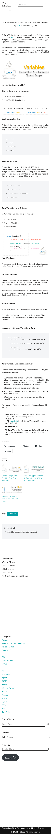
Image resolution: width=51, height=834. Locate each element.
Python (4, 702)
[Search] (45, 4)
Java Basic (13, 514)
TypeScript (6, 712)
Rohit (18, 26)
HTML (5, 664)
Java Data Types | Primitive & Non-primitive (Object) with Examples (33, 478)
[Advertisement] (25, 607)
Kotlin (4, 685)
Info (3, 667)
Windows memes (8, 566)
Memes (5, 691)
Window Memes (8, 562)
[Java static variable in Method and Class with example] (12, 489)
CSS (3, 657)
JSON (4, 681)
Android (5, 640)
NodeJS (5, 695)
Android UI (6, 650)
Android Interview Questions (13, 643)
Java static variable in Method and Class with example (10, 498)
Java (3, 671)
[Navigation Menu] (10, 11)
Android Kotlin (8, 647)
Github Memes (7, 569)
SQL (4, 705)
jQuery (4, 678)
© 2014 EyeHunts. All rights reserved (25, 832)
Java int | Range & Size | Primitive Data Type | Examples (10, 478)
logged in (18, 532)
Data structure (7, 660)
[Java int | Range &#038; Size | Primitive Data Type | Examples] (12, 469)
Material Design (8, 688)
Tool (3, 709)
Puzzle (4, 698)
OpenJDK (14, 421)
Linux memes (7, 572)
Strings (13, 37)
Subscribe (9, 758)
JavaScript (6, 674)
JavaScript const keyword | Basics (15, 576)
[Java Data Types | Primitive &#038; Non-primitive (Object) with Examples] (34, 469)
